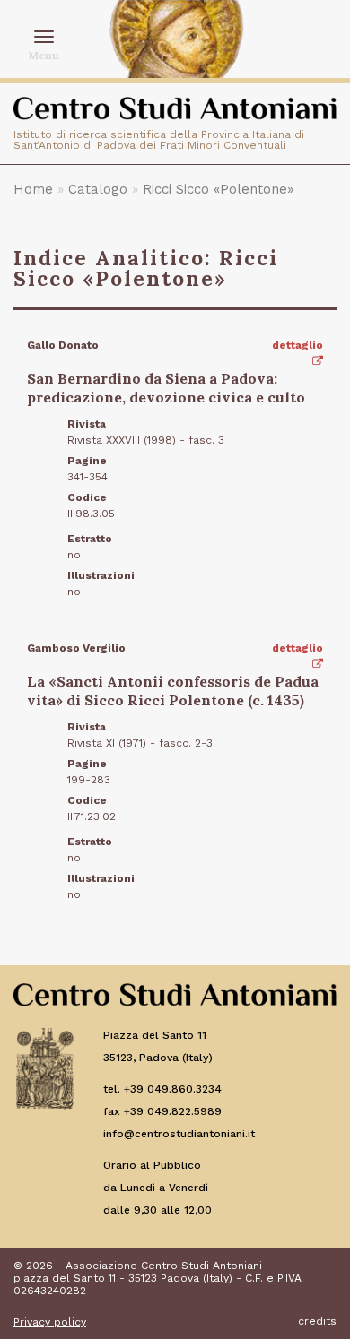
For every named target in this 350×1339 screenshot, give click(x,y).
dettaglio (297, 345)
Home (33, 189)
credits (317, 1321)
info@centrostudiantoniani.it (179, 1133)
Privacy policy (49, 1322)
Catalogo (97, 189)
